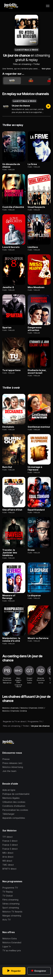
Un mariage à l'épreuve (35, 468)
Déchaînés (8, 427)
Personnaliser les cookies (15, 810)
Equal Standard (36, 509)
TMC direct (8, 864)
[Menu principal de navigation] (47, 6)
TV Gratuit (7, 895)
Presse (6, 759)
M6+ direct (7, 852)
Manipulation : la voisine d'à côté (11, 639)
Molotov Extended (11, 942)
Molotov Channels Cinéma (14, 711)
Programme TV (10, 887)
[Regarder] (48, 106)
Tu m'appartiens (11, 370)
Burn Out (7, 467)
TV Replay (7, 891)
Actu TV (6, 919)
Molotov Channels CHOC (32, 708)
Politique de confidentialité (15, 794)
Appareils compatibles (13, 817)
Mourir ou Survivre (38, 638)
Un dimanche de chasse (11, 165)
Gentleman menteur (39, 427)
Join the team (9, 771)
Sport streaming (10, 907)
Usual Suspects (36, 207)
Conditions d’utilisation (13, 806)
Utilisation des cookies (13, 802)
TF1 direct (7, 836)
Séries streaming (10, 903)
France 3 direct (10, 844)
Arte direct (7, 856)
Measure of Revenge (8, 597)
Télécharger (8, 813)
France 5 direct (10, 848)
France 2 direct (10, 840)
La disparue (34, 595)
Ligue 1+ (6, 946)
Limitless (33, 247)
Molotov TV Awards (12, 911)
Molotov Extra (9, 938)
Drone (31, 550)
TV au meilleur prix (11, 950)
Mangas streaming (11, 915)
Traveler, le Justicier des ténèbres (9, 553)
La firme (32, 164)
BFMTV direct (9, 868)
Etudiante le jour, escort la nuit (37, 371)
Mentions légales (11, 798)
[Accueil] (11, 6)
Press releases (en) (12, 763)
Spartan (6, 327)
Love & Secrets (11, 247)
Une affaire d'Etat (12, 509)
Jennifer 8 (8, 287)
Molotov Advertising (12, 767)
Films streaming (10, 899)
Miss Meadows (36, 287)
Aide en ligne (8, 790)
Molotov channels (10, 708)
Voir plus (46, 68)
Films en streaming (22, 64)
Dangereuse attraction (35, 329)
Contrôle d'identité (13, 207)
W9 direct (7, 860)
